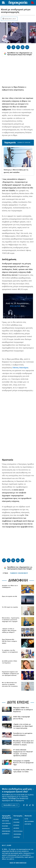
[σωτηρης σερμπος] (27, 675)
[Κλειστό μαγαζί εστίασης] (7, 725)
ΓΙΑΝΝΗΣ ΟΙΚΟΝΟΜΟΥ (19, 573)
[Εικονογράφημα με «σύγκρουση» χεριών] (27, 643)
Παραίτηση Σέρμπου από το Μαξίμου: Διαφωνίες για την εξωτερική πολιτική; (10, 673)
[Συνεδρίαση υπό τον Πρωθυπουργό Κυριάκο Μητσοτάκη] (27, 653)
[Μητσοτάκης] (27, 686)
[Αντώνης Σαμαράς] (27, 621)
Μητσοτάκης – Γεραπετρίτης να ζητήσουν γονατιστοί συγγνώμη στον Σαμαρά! (10, 619)
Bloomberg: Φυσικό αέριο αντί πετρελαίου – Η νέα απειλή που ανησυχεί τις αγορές (23, 743)
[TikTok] (30, 805)
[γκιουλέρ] (27, 632)
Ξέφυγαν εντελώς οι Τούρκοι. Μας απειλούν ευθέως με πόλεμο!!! (9, 630)
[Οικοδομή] (7, 771)
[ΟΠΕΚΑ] (7, 709)
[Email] (27, 47)
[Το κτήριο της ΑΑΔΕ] (7, 718)
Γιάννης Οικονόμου (20, 368)
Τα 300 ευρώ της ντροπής (10, 607)
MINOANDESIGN (21, 863)
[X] (13, 47)
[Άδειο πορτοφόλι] (7, 734)
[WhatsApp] (23, 47)
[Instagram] (27, 805)
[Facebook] (9, 47)
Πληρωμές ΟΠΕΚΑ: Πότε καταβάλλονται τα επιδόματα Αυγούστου (23, 709)
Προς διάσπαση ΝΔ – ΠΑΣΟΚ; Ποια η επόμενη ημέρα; (9, 641)
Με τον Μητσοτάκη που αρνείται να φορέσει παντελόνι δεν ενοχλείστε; (10, 684)
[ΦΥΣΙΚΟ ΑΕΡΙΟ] (7, 742)
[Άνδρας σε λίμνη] (27, 600)
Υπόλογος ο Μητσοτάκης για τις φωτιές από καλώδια (16, 171)
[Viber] (18, 47)
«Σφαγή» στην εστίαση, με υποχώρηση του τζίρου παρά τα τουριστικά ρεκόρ (22, 726)
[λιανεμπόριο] (7, 762)
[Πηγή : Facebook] (27, 664)
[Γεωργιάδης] (27, 589)
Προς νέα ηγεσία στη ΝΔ (9, 596)
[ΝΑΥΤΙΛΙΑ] (7, 751)
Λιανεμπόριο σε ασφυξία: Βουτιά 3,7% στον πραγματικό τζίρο (23, 762)
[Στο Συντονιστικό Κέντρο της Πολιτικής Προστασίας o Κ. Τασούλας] (27, 610)
